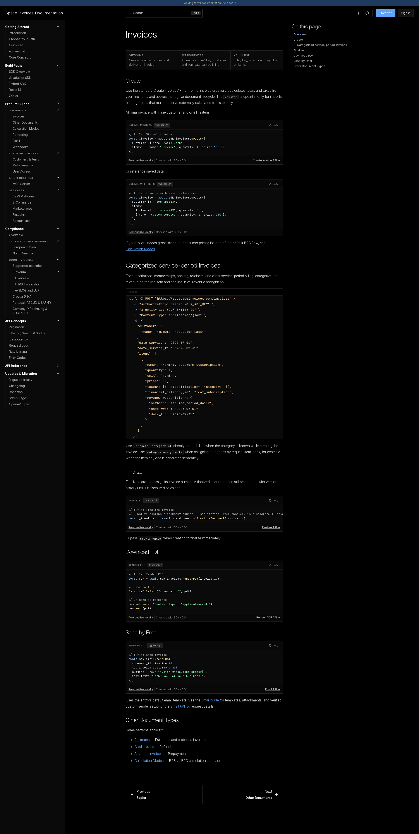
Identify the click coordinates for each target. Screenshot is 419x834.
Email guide (210, 700)
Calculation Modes (140, 249)
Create (133, 81)
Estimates (142, 739)
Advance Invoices (148, 753)
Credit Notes (144, 746)
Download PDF (143, 552)
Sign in (405, 13)
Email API (177, 706)
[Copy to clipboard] (277, 300)
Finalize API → (271, 527)
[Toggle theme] (358, 13)
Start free (386, 13)
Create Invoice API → (266, 160)
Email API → (272, 689)
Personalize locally (141, 160)
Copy (275, 124)
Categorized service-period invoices (173, 265)
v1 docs (228, 3)
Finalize (134, 472)
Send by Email (142, 632)
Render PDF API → (268, 617)
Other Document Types (152, 720)
